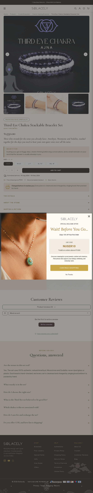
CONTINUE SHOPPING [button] (69, 268)
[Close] (89, 216)
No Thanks (69, 274)
